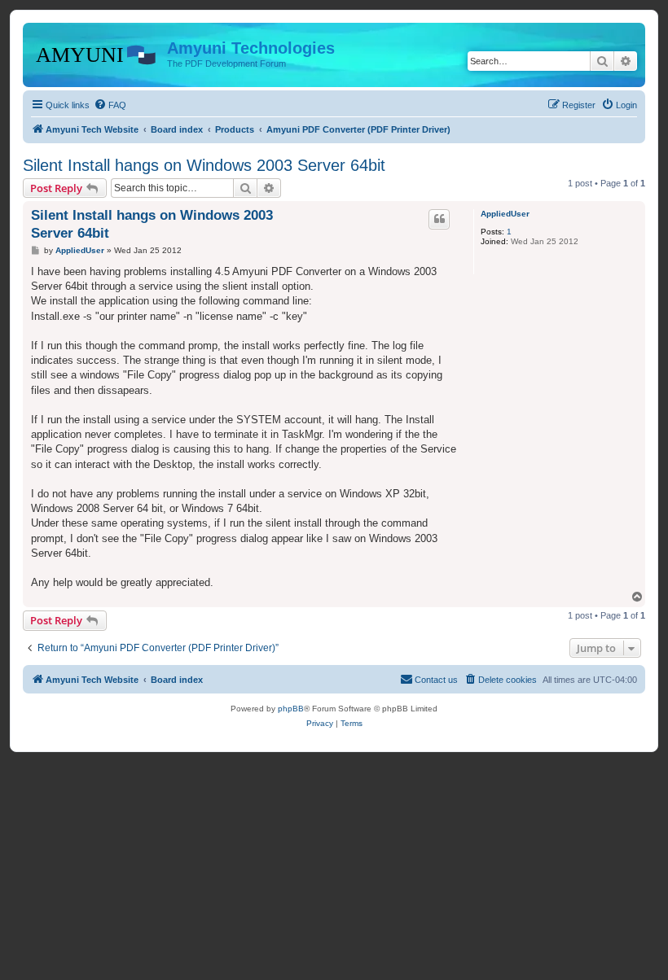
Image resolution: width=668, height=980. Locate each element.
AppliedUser (505, 213)
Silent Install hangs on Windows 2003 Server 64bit (204, 165)
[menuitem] (110, 105)
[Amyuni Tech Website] (97, 53)
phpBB (291, 708)
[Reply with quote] (439, 219)
